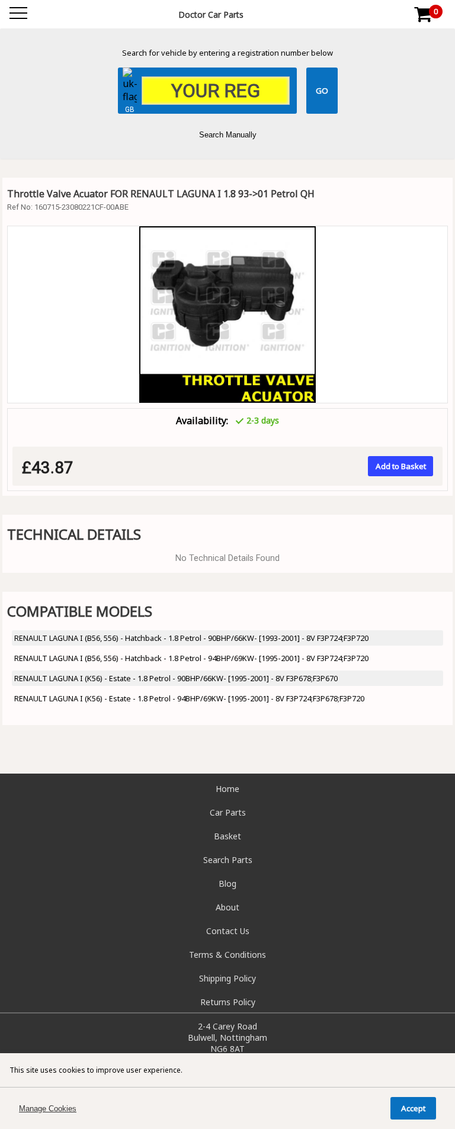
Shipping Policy (227, 978)
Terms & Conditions (227, 954)
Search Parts (227, 859)
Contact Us (227, 930)
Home (227, 788)
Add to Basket (401, 466)
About (227, 907)
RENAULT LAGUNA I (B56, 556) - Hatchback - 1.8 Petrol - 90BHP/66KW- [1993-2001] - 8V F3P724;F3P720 (191, 638)
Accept (413, 1108)
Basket (227, 836)
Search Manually (228, 134)
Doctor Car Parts (210, 14)
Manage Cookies (47, 1108)
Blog (227, 883)
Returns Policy (227, 1002)
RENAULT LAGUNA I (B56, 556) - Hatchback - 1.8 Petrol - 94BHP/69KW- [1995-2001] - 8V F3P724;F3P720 (191, 658)
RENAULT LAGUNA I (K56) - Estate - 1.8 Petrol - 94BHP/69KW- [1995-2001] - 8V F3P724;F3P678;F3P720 (189, 698)
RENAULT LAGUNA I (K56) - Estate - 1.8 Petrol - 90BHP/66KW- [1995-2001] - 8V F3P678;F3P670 (176, 678)
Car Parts (228, 812)
